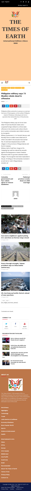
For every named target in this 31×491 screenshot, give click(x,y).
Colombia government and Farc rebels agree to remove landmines (7, 180)
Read (23, 87)
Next (7, 300)
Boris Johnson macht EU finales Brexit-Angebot (18, 339)
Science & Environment (8, 431)
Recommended (5, 466)
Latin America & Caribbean (9, 419)
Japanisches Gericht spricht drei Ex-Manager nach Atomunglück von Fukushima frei (15, 355)
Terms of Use (5, 471)
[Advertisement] (15, 64)
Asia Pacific (4, 87)
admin (3, 101)
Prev (3, 300)
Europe (12, 87)
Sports (3, 428)
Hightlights (18, 87)
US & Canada (5, 451)
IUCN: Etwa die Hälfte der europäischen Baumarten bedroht (18, 347)
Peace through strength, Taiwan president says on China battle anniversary (13, 265)
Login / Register (5, 1)
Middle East (4, 454)
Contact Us (4, 477)
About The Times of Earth (9, 468)
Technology (4, 413)
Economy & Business (7, 422)
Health (3, 434)
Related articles (6, 206)
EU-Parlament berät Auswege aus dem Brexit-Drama (18, 362)
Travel (3, 416)
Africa (3, 445)
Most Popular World (7, 425)
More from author (18, 206)
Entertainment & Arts (7, 439)
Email (9, 87)
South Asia (4, 460)
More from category (7, 208)
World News (4, 89)
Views (3, 442)
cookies (12, 489)
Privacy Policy (5, 474)
